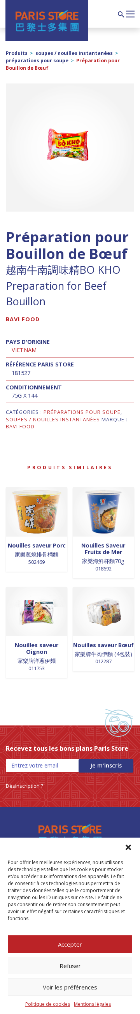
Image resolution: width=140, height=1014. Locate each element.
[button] (128, 847)
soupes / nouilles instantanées (74, 53)
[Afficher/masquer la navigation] (130, 13)
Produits (17, 53)
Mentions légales (92, 1004)
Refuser (70, 966)
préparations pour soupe (37, 60)
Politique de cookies (47, 1004)
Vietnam (24, 350)
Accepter (70, 944)
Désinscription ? (24, 785)
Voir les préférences (70, 987)
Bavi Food (23, 319)
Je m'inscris (106, 765)
